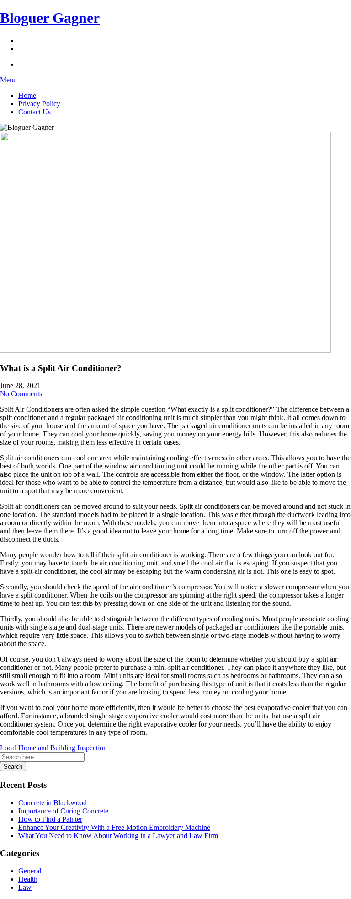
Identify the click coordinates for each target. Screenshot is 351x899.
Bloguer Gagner (50, 18)
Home (27, 95)
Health (27, 879)
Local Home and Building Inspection (53, 748)
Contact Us (34, 112)
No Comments (21, 394)
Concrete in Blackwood (52, 803)
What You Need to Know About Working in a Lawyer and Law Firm (118, 836)
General (29, 871)
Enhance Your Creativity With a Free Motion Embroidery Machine (114, 827)
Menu (8, 80)
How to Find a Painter (50, 819)
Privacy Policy (39, 104)
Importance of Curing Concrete (63, 811)
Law (25, 887)
